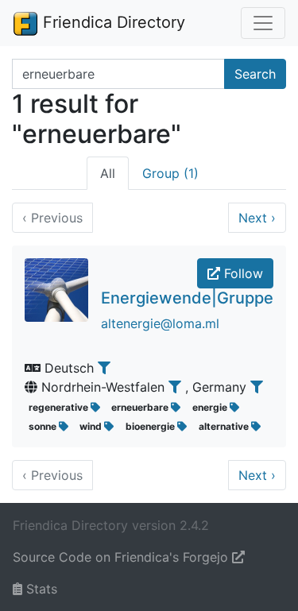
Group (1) (170, 173)
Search (255, 74)
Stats (39, 589)
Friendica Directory (111, 22)
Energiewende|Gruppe (187, 297)
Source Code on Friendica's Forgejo (122, 557)
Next (257, 218)
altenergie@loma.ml (160, 323)
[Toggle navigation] (263, 23)
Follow (241, 273)
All (107, 173)
